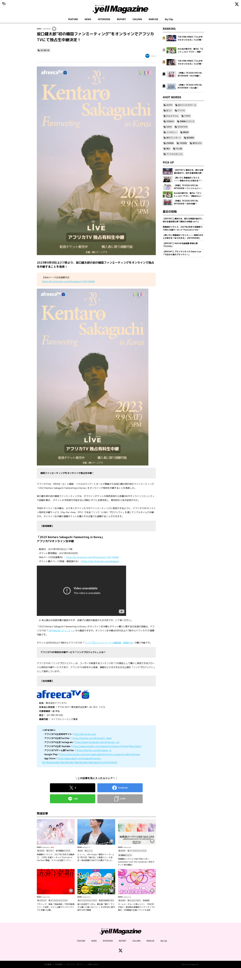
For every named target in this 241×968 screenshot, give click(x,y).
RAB (81, 851)
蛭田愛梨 (190, 137)
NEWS (88, 19)
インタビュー (171, 132)
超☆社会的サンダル (107, 900)
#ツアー (51, 851)
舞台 (168, 148)
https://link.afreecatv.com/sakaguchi (100, 561)
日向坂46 (170, 121)
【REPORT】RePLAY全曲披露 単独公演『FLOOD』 (180, 245)
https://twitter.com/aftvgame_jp (93, 750)
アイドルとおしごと (174, 154)
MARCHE (153, 19)
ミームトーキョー (135, 900)
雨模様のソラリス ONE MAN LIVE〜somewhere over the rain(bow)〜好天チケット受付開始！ (136, 862)
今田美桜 (183, 143)
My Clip (169, 19)
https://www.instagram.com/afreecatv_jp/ (97, 742)
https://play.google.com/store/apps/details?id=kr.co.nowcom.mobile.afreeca (100, 754)
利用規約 (58, 964)
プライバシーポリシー (75, 964)
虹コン (169, 110)
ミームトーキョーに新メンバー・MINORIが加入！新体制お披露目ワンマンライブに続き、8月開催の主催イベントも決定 (136, 907)
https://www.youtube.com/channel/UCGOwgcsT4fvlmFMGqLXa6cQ (107, 746)
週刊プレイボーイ (173, 137)
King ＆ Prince (172, 116)
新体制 (147, 900)
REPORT (121, 19)
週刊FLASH (197, 143)
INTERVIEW (104, 19)
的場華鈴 (170, 143)
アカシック (42, 900)
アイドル (181, 110)
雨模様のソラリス (126, 855)
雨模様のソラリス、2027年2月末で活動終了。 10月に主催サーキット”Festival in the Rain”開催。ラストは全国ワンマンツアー (55, 857)
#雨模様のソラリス (64, 851)
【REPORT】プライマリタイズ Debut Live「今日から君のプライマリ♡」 (182, 253)
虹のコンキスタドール (187, 105)
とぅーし (89, 851)
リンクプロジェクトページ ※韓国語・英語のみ (108, 642)
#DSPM (41, 851)
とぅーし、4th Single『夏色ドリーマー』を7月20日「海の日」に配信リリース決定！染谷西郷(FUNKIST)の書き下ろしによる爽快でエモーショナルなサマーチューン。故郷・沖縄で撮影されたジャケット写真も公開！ (96, 857)
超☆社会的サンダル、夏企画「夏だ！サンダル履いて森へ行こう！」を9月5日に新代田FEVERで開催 (96, 907)
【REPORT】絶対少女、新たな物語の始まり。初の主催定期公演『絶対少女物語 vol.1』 (183, 220)
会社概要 (47, 964)
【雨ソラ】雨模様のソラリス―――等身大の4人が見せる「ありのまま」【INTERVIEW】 (183, 236)
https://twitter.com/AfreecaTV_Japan (92, 738)
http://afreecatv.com (85, 734)
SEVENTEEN (182, 127)
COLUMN (137, 19)
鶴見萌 (186, 132)
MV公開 (179, 148)
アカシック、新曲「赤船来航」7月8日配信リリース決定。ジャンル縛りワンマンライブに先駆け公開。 (55, 907)
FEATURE (73, 19)
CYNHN (187, 116)
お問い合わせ (93, 964)
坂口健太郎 (45, 50)
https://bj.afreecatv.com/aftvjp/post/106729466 (68, 281)
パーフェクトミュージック (138, 851)
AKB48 (169, 127)
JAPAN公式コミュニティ (61, 630)
